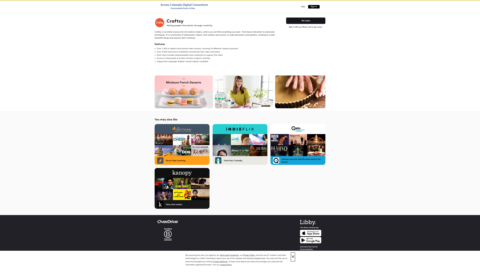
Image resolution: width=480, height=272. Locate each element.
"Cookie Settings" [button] (220, 261)
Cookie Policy (226, 264)
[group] (240, 91)
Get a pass (306, 21)
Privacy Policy (249, 255)
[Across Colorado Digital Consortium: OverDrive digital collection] (184, 6)
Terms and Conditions (229, 255)
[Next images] (325, 92)
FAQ (303, 6)
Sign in (314, 6)
